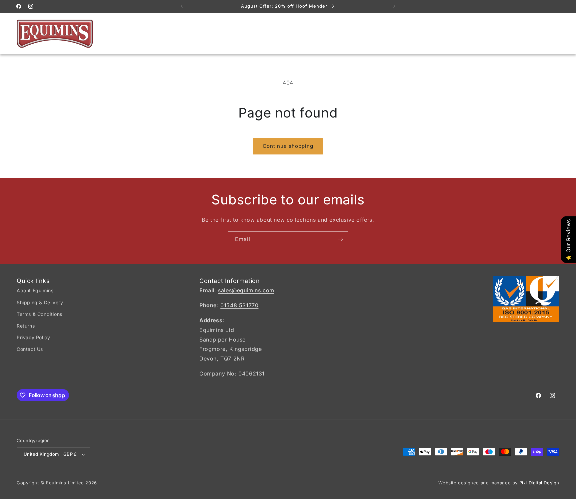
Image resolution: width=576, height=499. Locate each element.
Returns (26, 326)
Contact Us (30, 349)
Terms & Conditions (39, 314)
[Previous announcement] (181, 6)
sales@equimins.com (246, 290)
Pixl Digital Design (539, 483)
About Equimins (35, 291)
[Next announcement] (394, 6)
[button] (524, 33)
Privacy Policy (33, 337)
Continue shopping (288, 146)
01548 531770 (239, 305)
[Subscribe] (340, 239)
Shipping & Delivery (40, 302)
